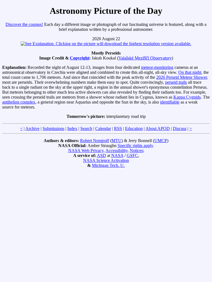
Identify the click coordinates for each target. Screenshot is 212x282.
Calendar (103, 128)
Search (86, 128)
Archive (32, 128)
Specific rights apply (135, 145)
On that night (189, 72)
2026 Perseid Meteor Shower (181, 77)
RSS (118, 128)
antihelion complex (18, 102)
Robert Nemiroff (94, 140)
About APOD (157, 128)
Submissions (53, 128)
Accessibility (116, 150)
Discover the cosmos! (24, 24)
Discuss (179, 128)
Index (72, 128)
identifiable (169, 102)
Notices (136, 150)
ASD (101, 155)
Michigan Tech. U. (108, 165)
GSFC (132, 155)
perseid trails (176, 82)
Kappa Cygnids (187, 97)
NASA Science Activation (106, 160)
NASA (117, 155)
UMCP (160, 140)
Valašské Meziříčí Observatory (145, 58)
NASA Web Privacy (86, 150)
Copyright (79, 58)
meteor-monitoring (157, 67)
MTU (116, 140)
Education (134, 128)
